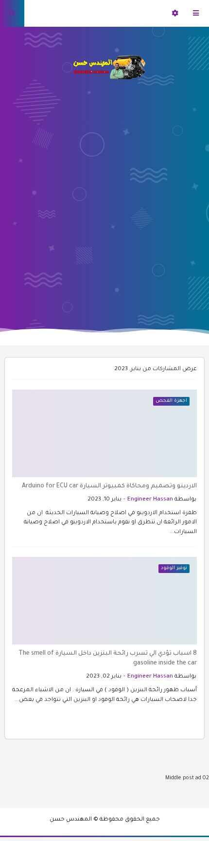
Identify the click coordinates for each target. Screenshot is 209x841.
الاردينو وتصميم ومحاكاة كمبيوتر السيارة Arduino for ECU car (109, 486)
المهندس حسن (71, 820)
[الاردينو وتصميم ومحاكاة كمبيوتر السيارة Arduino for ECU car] (104, 433)
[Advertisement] (104, 199)
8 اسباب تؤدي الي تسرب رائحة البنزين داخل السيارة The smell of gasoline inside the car (107, 658)
